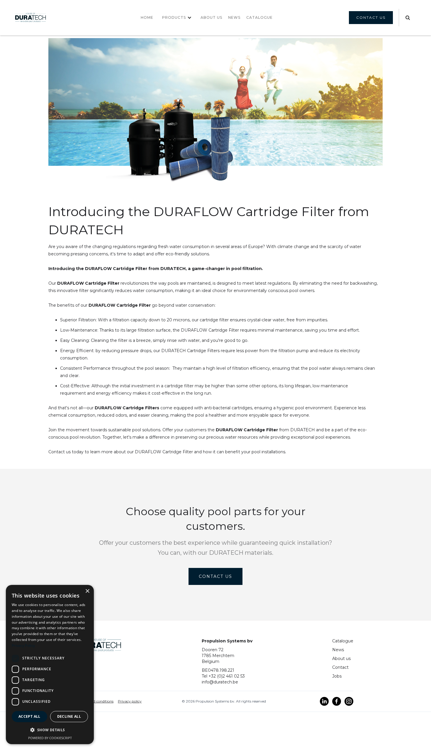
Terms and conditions (95, 701)
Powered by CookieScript (50, 738)
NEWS (234, 17)
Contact (340, 667)
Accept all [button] (29, 716)
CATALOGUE (259, 17)
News (338, 649)
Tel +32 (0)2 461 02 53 (223, 676)
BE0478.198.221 (218, 670)
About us (211, 17)
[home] (30, 17)
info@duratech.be (220, 682)
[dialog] (50, 664)
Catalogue (342, 641)
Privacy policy (130, 701)
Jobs (337, 676)
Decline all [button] (69, 716)
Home (147, 17)
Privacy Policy (23, 645)
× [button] (87, 591)
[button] (177, 18)
